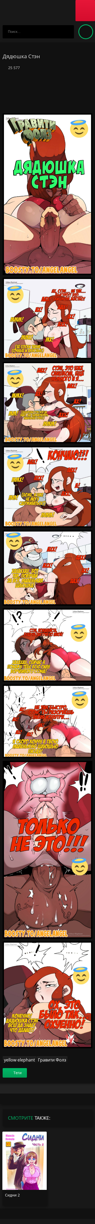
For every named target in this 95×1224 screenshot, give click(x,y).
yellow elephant (19, 1060)
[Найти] (67, 31)
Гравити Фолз (52, 1060)
